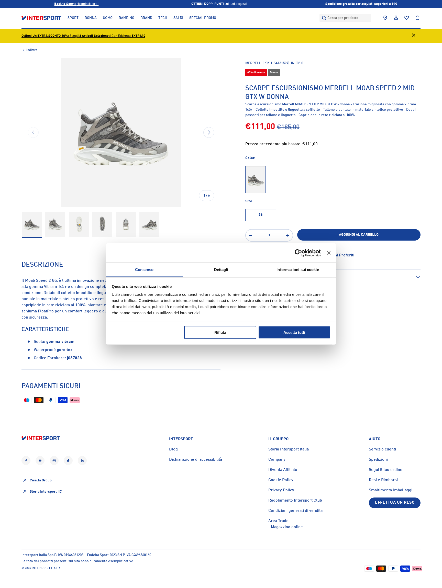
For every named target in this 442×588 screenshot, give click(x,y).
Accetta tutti (294, 332)
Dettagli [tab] (221, 269)
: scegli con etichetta (83, 36)
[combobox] (345, 17)
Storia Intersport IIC (46, 491)
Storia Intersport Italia (288, 449)
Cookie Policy (280, 480)
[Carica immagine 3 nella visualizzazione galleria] (79, 224)
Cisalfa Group (41, 480)
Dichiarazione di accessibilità (195, 460)
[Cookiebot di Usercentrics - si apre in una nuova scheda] (298, 253)
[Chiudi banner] (328, 253)
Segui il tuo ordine (385, 470)
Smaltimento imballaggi (390, 490)
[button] (417, 18)
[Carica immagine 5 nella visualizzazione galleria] (126, 224)
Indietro (31, 50)
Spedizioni (378, 460)
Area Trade (278, 521)
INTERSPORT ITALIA (46, 568)
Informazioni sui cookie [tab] (298, 269)
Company (276, 460)
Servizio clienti (382, 449)
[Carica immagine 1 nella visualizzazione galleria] (31, 224)
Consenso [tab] (144, 269)
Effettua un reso (394, 503)
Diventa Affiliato (282, 470)
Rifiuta (220, 332)
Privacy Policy (281, 490)
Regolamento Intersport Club (295, 501)
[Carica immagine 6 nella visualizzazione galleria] (149, 224)
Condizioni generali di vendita (295, 511)
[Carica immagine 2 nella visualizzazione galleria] (55, 224)
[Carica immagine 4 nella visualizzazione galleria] (102, 224)
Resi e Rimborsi (383, 480)
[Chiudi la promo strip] (413, 36)
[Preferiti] (407, 18)
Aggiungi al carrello (359, 234)
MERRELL (253, 63)
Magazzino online (287, 527)
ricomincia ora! (76, 4)
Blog (173, 449)
